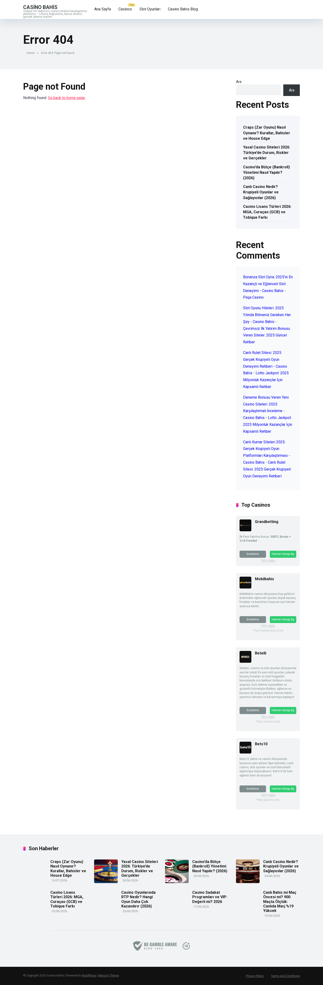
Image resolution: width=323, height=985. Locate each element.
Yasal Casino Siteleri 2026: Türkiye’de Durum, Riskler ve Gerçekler (266, 152)
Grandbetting (266, 521)
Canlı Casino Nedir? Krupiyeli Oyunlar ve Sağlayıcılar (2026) (261, 192)
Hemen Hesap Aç (283, 554)
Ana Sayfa (102, 9)
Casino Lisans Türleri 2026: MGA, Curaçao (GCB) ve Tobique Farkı (267, 212)
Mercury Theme (108, 975)
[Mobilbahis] (245, 587)
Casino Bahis (40, 7)
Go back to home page (66, 98)
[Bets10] (245, 752)
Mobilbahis (264, 579)
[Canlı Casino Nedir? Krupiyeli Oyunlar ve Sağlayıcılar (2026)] (248, 882)
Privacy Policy (255, 976)
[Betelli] (245, 661)
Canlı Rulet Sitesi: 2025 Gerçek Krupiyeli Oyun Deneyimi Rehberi (267, 469)
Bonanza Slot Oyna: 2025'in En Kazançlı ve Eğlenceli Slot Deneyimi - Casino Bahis (268, 284)
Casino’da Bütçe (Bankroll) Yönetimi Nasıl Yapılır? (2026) (266, 172)
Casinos (125, 9)
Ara (238, 81)
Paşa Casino (253, 297)
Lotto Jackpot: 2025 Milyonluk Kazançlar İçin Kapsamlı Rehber (266, 380)
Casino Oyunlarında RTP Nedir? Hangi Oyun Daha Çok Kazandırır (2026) (138, 899)
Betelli (260, 653)
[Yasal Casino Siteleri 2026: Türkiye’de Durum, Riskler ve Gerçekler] (106, 882)
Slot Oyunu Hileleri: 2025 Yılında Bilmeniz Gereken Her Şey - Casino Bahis (267, 315)
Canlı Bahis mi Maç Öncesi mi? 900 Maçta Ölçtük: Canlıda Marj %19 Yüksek (279, 901)
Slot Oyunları (150, 9)
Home (31, 53)
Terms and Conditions (285, 976)
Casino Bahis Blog (183, 9)
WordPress (89, 975)
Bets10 (261, 744)
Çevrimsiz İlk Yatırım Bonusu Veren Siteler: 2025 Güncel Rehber (266, 335)
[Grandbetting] (245, 530)
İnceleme (253, 554)
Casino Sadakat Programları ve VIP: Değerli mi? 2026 (209, 897)
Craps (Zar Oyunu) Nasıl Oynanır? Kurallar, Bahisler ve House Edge (266, 132)
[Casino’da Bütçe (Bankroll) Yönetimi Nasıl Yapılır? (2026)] (177, 882)
